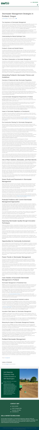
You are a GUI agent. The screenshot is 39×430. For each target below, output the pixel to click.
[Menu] (37, 5)
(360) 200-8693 (35, 2)
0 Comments (9, 382)
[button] (2, 383)
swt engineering (25, 118)
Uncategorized (7, 357)
